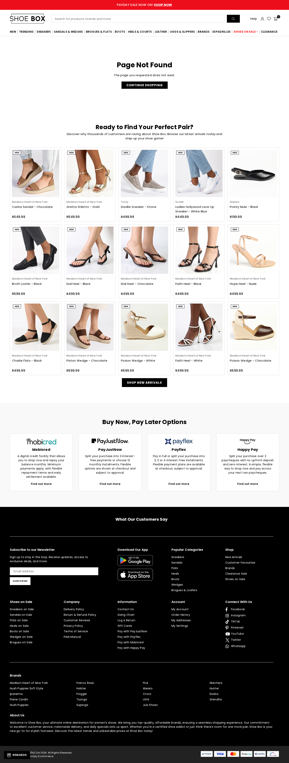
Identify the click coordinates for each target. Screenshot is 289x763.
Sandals (176, 563)
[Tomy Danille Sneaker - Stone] (144, 173)
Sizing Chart (126, 615)
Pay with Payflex (129, 637)
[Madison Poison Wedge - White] (144, 327)
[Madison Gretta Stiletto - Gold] (90, 173)
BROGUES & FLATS (99, 32)
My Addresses (181, 620)
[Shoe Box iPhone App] (135, 578)
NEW (13, 32)
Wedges (177, 585)
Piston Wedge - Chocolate (86, 360)
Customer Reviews (77, 620)
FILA (145, 683)
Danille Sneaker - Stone (138, 207)
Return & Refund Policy (80, 615)
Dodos (214, 694)
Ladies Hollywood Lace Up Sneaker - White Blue (194, 209)
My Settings (179, 626)
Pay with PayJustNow (132, 631)
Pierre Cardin (19, 699)
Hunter (214, 688)
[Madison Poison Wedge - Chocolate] (253, 327)
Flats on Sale (19, 620)
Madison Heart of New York (29, 683)
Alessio (148, 688)
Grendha (216, 699)
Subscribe (20, 580)
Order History (180, 615)
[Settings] (262, 18)
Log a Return (126, 620)
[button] (275, 18)
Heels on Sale (19, 626)
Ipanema (16, 694)
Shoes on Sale (235, 579)
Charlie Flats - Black (27, 360)
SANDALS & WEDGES (68, 32)
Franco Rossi (85, 683)
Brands (230, 568)
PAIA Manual (72, 637)
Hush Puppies (19, 705)
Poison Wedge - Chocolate (250, 360)
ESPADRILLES (222, 32)
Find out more (41, 484)
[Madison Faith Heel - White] (199, 327)
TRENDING (26, 32)
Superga (82, 705)
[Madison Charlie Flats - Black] (35, 327)
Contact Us (126, 609)
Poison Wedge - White (138, 360)
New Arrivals (233, 557)
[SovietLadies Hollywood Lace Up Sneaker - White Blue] (199, 173)
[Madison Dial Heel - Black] (90, 250)
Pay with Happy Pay (131, 648)
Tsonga (81, 699)
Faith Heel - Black (188, 284)
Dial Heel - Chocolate (137, 284)
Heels (175, 574)
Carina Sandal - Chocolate (32, 207)
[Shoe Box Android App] (135, 563)
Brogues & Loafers (184, 590)
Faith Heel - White (188, 360)
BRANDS (204, 32)
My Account (180, 609)
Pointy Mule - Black (244, 207)
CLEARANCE (269, 32)
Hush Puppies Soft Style (26, 688)
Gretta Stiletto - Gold (83, 207)
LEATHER (161, 32)
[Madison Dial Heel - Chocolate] (144, 250)
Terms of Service (76, 631)
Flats (174, 568)
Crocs (147, 694)
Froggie (81, 694)
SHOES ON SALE (245, 32)
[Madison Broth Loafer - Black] (35, 250)
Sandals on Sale (21, 615)
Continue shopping (144, 85)
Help (253, 19)
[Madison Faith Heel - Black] (199, 250)
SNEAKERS (44, 32)
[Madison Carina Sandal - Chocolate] (35, 173)
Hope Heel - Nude (243, 284)
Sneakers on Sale (22, 609)
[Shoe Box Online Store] (30, 18)
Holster (81, 688)
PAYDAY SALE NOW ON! (144, 5)
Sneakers (177, 557)
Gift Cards (125, 626)
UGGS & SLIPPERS (182, 32)
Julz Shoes (150, 705)
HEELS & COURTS (140, 32)
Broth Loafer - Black (27, 284)
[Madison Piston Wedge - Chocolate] (90, 327)
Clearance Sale (236, 574)
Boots (175, 579)
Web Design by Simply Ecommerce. (32, 756)
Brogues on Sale (21, 642)
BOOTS (120, 32)
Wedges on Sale (21, 637)
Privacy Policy (73, 626)
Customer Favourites (240, 563)
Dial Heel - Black (78, 284)
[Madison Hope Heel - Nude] (253, 250)
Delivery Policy (74, 609)
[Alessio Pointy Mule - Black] (253, 173)
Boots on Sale (19, 631)
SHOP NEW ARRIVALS (144, 383)
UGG (146, 699)
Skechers (216, 683)
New (17, 152)
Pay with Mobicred (131, 642)
